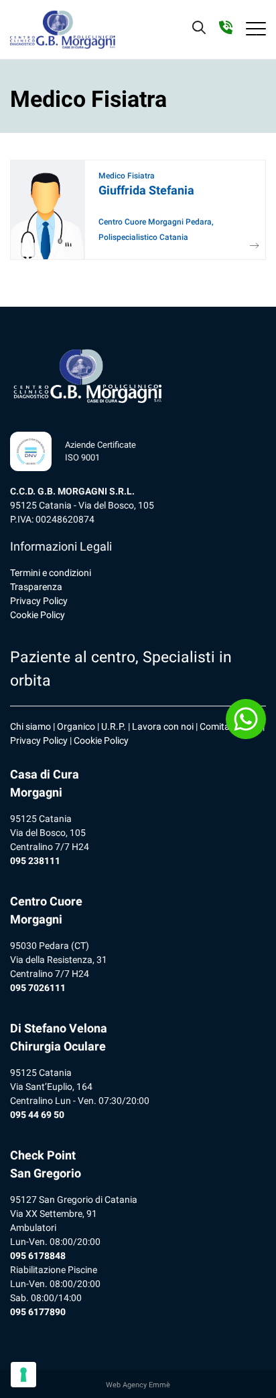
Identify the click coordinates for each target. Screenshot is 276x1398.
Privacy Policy (39, 600)
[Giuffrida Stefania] (250, 246)
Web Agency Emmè (138, 1385)
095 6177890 (38, 1311)
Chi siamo (30, 726)
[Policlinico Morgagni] (62, 29)
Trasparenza (36, 586)
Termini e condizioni (50, 572)
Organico (76, 726)
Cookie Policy (37, 614)
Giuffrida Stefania (146, 190)
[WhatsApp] (246, 719)
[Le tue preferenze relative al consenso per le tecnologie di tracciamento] (23, 1374)
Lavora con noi (163, 726)
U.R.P (112, 726)
